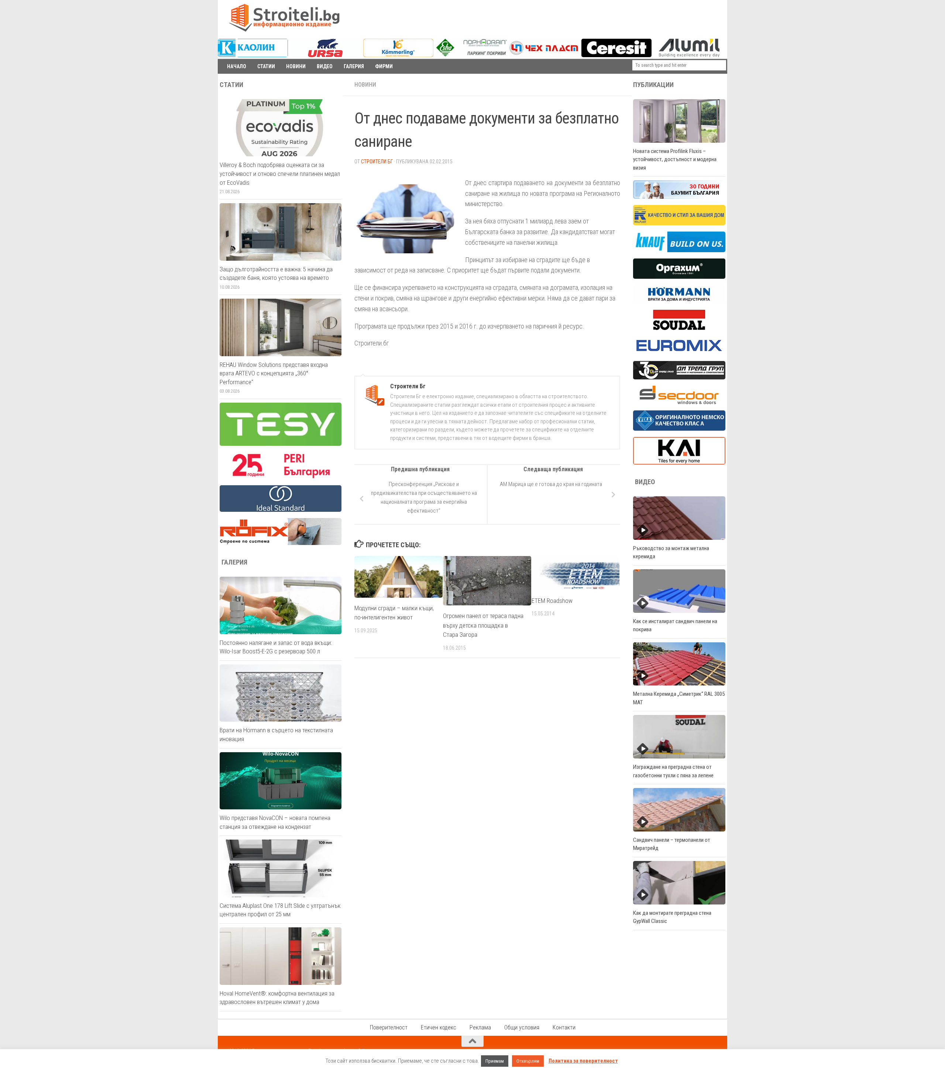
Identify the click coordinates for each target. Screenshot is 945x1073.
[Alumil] (689, 55)
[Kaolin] (253, 55)
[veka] (679, 429)
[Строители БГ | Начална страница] (284, 18)
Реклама (480, 1027)
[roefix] (280, 543)
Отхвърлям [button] (527, 1061)
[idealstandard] (280, 510)
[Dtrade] (679, 377)
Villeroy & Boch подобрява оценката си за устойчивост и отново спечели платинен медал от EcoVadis (280, 173)
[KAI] (679, 462)
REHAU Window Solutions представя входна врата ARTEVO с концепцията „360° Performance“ (274, 373)
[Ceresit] (616, 55)
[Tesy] (280, 444)
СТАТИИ (266, 66)
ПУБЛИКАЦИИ (653, 85)
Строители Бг (377, 161)
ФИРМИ (384, 66)
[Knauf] (679, 250)
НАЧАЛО (236, 66)
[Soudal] (679, 328)
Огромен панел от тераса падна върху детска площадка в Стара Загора (483, 625)
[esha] (471, 54)
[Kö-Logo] (398, 55)
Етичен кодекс (438, 1027)
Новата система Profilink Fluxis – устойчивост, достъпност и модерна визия (675, 159)
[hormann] (679, 301)
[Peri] (280, 477)
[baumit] (679, 197)
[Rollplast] (679, 223)
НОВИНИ (296, 66)
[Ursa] (326, 55)
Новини (365, 84)
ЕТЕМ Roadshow (552, 600)
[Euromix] (679, 353)
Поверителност (389, 1027)
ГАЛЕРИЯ (354, 66)
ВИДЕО (325, 66)
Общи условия (521, 1027)
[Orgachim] (679, 277)
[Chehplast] (544, 55)
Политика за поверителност (583, 1061)
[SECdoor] (679, 402)
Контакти (564, 1027)
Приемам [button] (494, 1061)
